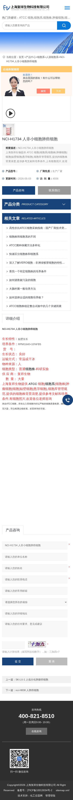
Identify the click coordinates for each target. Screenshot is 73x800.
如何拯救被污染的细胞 (22, 279)
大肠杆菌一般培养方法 (22, 288)
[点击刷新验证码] (37, 644)
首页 (21, 57)
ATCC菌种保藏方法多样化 (24, 245)
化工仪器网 (36, 795)
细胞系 (41, 57)
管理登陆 (50, 795)
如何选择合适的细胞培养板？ (26, 297)
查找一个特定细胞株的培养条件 (27, 271)
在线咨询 (36, 731)
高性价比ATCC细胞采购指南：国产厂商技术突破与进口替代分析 (38, 227)
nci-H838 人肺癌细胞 (27, 690)
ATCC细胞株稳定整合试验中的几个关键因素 (35, 306)
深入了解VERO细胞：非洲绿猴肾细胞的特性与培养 (38, 262)
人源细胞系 (52, 57)
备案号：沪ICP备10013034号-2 (35, 790)
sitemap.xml (62, 790)
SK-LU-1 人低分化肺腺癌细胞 (32, 679)
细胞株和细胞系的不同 (22, 236)
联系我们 (54, 190)
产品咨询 (18, 190)
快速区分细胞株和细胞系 (23, 253)
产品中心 (31, 57)
